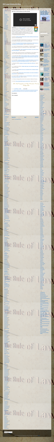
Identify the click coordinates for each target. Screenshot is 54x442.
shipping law (5, 395)
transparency (5, 422)
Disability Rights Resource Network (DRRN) (44, 320)
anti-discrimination (6, 128)
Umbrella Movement (6, 114)
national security (6, 20)
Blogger (39, 435)
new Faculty (5, 21)
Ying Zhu (41, 198)
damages (5, 198)
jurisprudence (5, 295)
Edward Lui (41, 120)
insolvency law (6, 269)
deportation (5, 203)
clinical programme (6, 16)
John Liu (41, 142)
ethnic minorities (6, 232)
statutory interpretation (6, 410)
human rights (5, 262)
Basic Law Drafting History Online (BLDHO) (44, 326)
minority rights (6, 331)
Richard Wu (41, 276)
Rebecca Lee (41, 165)
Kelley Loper (41, 256)
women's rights (6, 428)
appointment (5, 14)
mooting (5, 334)
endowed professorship (7, 220)
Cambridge (5, 51)
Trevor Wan (41, 187)
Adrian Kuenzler (42, 95)
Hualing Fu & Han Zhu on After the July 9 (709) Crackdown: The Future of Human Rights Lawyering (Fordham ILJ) (47, 69)
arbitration (5, 132)
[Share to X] (25, 88)
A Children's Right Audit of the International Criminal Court (29, 66)
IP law (5, 70)
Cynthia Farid (41, 223)
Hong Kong (5, 68)
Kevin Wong (41, 148)
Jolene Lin (41, 248)
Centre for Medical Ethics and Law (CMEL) (44, 306)
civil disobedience (6, 153)
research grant (6, 26)
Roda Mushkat (42, 279)
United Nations (6, 116)
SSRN (4, 102)
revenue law (5, 376)
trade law (5, 418)
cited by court (6, 15)
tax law (5, 412)
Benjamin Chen (42, 107)
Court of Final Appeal (6, 57)
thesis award (5, 28)
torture (5, 417)
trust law (5, 423)
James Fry (41, 136)
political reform (6, 349)
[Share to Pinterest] (26, 88)
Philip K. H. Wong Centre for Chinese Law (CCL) (44, 304)
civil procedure (6, 155)
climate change (6, 156)
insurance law (6, 272)
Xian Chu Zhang (42, 285)
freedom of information (5, 253)
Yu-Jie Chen (41, 288)
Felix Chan (41, 124)
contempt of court (6, 178)
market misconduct (6, 324)
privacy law (5, 351)
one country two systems (6, 343)
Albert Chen (41, 96)
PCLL (4, 93)
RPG (28, 91)
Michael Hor (41, 154)
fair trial (5, 239)
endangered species (6, 218)
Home (25, 117)
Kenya (5, 75)
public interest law (6, 361)
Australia (5, 40)
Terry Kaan (41, 281)
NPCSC (5, 90)
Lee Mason (41, 258)
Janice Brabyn (41, 240)
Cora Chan (41, 109)
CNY (4, 50)
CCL (4, 45)
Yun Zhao (41, 199)
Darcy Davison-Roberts (43, 113)
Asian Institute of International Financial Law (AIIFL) (44, 301)
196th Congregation (22, 28)
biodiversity (5, 143)
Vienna (5, 118)
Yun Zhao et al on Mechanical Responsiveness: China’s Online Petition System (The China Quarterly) (46, 45)
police (5, 348)
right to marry (6, 380)
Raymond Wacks (42, 274)
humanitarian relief (6, 264)
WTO (4, 121)
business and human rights (6, 145)
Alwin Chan (41, 101)
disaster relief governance (6, 208)
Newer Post (14, 117)
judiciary (5, 294)
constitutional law (6, 174)
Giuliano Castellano (42, 129)
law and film (5, 305)
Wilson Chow (41, 193)
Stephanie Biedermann (43, 181)
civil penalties (6, 154)
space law (5, 404)
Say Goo (41, 169)
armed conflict (6, 133)
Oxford (5, 92)
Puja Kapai (41, 164)
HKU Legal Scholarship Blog (12, 4)
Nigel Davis (41, 270)
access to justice (6, 123)
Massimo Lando (42, 264)
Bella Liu (41, 106)
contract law (5, 179)
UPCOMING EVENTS (42, 292)
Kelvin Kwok (41, 146)
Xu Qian (41, 286)
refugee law (26, 91)
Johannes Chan (42, 246)
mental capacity (6, 330)
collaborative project (6, 160)
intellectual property (6, 274)
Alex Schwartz (42, 204)
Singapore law (6, 103)
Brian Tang (41, 108)
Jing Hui (41, 141)
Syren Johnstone (42, 183)
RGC (4, 96)
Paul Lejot (41, 271)
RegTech (5, 98)
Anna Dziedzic (42, 210)
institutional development (5, 271)
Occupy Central (6, 91)
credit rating (5, 186)
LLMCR (5, 79)
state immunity (6, 408)
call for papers (6, 147)
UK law (5, 110)
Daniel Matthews (42, 225)
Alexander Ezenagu (42, 206)
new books (5, 22)
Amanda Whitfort (42, 102)
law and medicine (6, 308)
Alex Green (41, 202)
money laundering (6, 332)
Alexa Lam (41, 205)
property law (5, 357)
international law (14, 91)
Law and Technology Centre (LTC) (44, 302)
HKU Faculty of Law (42, 293)
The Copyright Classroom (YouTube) (44, 330)
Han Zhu (41, 131)
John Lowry (41, 247)
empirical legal (6, 216)
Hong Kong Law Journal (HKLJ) (43, 309)
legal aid (5, 316)
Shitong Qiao (41, 175)
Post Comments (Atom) (18, 119)
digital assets (6, 204)
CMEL (4, 49)
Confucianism (6, 56)
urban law (5, 425)
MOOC (5, 86)
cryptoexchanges (6, 194)
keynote (5, 296)
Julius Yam (41, 250)
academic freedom (6, 122)
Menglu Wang (41, 153)
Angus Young (41, 103)
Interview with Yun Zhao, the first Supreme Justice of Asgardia (47, 50)
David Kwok (41, 114)
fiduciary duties (6, 243)
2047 (4, 32)
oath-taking (5, 340)
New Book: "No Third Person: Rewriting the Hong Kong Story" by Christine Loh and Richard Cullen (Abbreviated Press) (45, 84)
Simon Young (41, 177)
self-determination (31, 91)
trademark (35, 91)
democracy (5, 202)
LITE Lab (41, 327)
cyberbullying (5, 197)
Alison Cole (41, 207)
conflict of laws (6, 171)
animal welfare (6, 127)
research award (6, 25)
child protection (6, 148)
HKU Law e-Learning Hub (43, 331)
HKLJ (4, 63)
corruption (5, 185)
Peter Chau (41, 161)
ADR (4, 33)
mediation (5, 327)
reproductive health (6, 369)
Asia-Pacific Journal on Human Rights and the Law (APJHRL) (44, 311)
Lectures (5, 84)
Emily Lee (41, 121)
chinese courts (6, 150)
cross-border (5, 192)
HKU (4, 64)
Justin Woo (41, 251)
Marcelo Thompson (42, 263)
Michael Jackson (42, 155)
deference (5, 200)
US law (5, 113)
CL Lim (41, 217)
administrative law (6, 124)
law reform (5, 313)
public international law (6, 363)
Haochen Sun (41, 132)
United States (6, 117)
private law (5, 355)
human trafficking (6, 263)
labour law (5, 298)
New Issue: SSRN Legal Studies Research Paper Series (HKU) (45, 65)
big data (5, 142)
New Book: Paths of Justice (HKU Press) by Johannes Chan (46, 79)
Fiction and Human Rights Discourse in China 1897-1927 (23, 81)
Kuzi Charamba (42, 257)
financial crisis (6, 244)
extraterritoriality (6, 238)
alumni (5, 126)
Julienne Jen (41, 144)
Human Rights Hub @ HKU (43, 318)
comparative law (6, 166)
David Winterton (42, 115)
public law (5, 364)
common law (5, 163)
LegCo (5, 85)
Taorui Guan (41, 184)
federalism (5, 242)
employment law (6, 217)
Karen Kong (41, 252)
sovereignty (5, 403)
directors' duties (6, 205)
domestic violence (6, 212)
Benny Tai (41, 216)
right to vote (5, 382)
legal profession (6, 319)
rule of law (5, 383)
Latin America (6, 82)
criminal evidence (6, 187)
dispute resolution (6, 210)
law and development (6, 301)
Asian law (5, 39)
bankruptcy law (6, 140)
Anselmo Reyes (42, 213)
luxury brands (5, 322)
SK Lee (41, 167)
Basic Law (5, 42)
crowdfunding (6, 193)
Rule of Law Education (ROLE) (43, 328)
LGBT (4, 76)
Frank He (41, 126)
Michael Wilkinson (42, 269)
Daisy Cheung (41, 224)
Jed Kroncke (41, 138)
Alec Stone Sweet (42, 97)
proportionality (6, 358)
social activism (6, 396)
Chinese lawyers (6, 55)
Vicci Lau (41, 189)
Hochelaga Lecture (6, 67)
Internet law (5, 73)
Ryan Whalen (41, 166)
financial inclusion (6, 245)
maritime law (5, 323)
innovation (5, 268)
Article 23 (5, 38)
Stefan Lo (41, 178)
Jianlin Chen (41, 242)
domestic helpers (6, 211)
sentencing (5, 388)
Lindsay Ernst (41, 259)
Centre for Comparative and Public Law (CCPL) (45, 299)
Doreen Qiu (41, 230)
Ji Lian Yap (41, 241)
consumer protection (6, 176)
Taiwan (5, 108)
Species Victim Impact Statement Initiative (44, 333)
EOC (4, 59)
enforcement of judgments (6, 223)
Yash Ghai (41, 287)
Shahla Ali (41, 171)
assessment (5, 136)
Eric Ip (41, 123)
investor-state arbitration (6, 289)
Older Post (36, 117)
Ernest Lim (41, 233)
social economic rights (7, 399)
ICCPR (5, 69)
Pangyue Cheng (42, 159)
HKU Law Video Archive (43, 294)
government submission (5, 259)
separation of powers (6, 389)
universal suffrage (6, 424)
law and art (5, 300)
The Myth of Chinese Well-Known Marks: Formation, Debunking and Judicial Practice (27, 36)
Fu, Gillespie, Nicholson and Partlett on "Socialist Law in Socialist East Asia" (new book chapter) (47, 55)
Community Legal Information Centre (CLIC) (44, 324)
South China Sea (6, 104)
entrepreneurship (6, 224)
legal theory (5, 321)
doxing (5, 213)
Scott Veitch (41, 170)
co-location (5, 159)
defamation (5, 199)
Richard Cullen (42, 275)
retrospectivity (6, 375)
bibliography (5, 141)
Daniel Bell (41, 112)
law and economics (6, 303)
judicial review (6, 293)
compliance (5, 168)
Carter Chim (41, 219)
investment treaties (6, 286)
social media (5, 401)
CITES (5, 48)
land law (5, 299)
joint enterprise (6, 290)
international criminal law (6, 280)
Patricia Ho (41, 160)
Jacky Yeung (41, 135)
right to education (6, 377)
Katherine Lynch (42, 253)
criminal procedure (6, 191)
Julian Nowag (41, 143)
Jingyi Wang (41, 245)
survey (5, 411)
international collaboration (6, 278)
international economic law (7, 282)
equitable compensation (6, 229)
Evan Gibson (41, 234)
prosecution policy (6, 359)
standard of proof (6, 407)
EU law (5, 61)
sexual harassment (6, 391)
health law (5, 261)
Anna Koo (41, 211)
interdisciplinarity (6, 276)
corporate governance (7, 181)
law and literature (18, 91)
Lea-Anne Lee (41, 149)
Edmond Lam (41, 118)
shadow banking (6, 394)
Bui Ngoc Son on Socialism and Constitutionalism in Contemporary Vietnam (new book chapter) (46, 60)
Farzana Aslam (42, 236)
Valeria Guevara (42, 188)
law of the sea (22, 91)
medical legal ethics (6, 328)
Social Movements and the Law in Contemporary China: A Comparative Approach (27, 69)
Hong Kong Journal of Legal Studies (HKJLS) (44, 317)
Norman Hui (41, 158)
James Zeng (41, 137)
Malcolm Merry (42, 262)
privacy (5, 350)
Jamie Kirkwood (42, 239)
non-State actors (6, 338)
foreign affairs (6, 249)
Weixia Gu (41, 192)
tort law (5, 416)
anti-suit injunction (6, 129)
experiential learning (6, 235)
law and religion (6, 309)
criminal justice (6, 188)
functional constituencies (6, 255)
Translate (10, 433)
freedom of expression (7, 250)
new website (5, 337)
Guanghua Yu (41, 130)
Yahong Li (41, 195)
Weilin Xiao (41, 190)
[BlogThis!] (24, 88)
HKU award (5, 10)
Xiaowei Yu (41, 194)
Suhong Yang (41, 182)
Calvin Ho (41, 218)
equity (5, 230)
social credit (5, 397)
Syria (4, 107)
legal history (5, 318)
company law (5, 164)
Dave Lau (41, 227)
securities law (6, 386)
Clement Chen (42, 222)
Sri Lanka (5, 105)
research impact (6, 27)
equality (5, 227)
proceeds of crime (6, 356)
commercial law (6, 162)
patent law (5, 344)
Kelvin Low (41, 147)
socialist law (5, 402)
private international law (6, 353)
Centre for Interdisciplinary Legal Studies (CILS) (44, 308)
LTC (4, 81)
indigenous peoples (6, 267)
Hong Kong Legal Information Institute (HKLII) (45, 322)
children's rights (6, 149)
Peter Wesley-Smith (42, 273)
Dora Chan (41, 229)
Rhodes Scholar (6, 99)
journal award (6, 19)
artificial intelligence (6, 134)
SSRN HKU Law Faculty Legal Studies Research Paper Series (44, 314)
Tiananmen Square (6, 109)
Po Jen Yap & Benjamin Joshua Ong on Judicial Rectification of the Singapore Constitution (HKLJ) (46, 75)
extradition (5, 237)
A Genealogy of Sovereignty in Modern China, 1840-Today (27, 63)
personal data (6, 345)
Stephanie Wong (42, 280)
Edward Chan (41, 119)
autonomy (5, 137)
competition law (6, 167)
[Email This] (23, 88)
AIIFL (4, 34)
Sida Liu (41, 176)
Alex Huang (41, 98)
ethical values (6, 231)
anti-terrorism (6, 130)
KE (4, 74)
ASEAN (5, 37)
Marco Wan (41, 152)
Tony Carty (41, 282)
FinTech (5, 62)
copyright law (6, 180)
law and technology (6, 310)
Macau (5, 87)
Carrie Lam (5, 54)
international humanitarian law (6, 284)
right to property (6, 381)
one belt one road (6, 341)
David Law (41, 228)
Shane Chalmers (42, 172)
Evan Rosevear (42, 235)
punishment (5, 365)
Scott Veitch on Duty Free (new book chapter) (47, 89)
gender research (6, 256)
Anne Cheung (41, 212)
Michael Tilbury (42, 268)
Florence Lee (41, 125)
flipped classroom (6, 248)
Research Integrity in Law (43, 297)
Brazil (5, 44)
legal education (6, 317)
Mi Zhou (41, 265)
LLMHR (5, 80)
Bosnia (5, 43)
